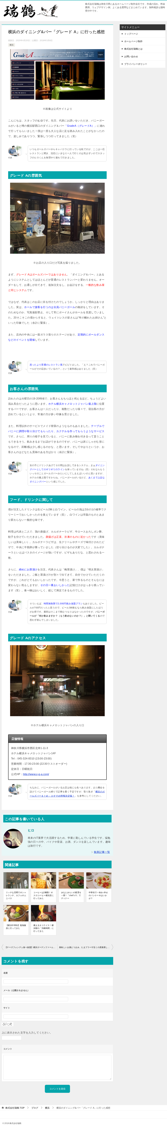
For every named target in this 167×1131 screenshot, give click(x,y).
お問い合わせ (131, 56)
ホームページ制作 (133, 41)
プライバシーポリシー (135, 64)
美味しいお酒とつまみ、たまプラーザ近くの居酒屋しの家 (85, 947)
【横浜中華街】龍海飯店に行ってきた (16, 926)
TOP (14, 1108)
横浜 (12, 45)
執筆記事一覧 (102, 852)
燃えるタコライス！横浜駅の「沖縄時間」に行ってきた (43, 928)
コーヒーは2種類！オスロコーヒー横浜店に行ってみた (43, 895)
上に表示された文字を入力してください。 (27, 1032)
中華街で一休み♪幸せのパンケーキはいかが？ (98, 895)
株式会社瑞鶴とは (133, 49)
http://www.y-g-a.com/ (36, 774)
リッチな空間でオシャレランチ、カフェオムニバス (16, 895)
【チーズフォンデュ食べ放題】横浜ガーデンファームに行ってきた (31, 947)
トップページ (131, 33)
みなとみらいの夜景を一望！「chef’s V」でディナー (71, 895)
